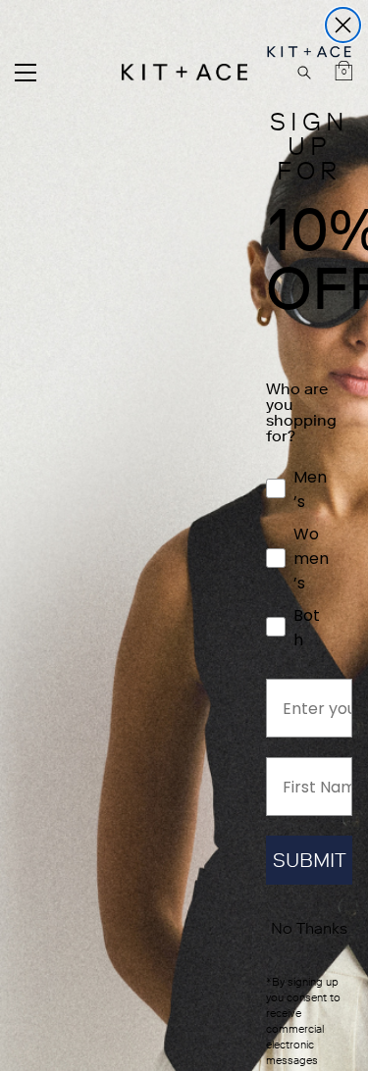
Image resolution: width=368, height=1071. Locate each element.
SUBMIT (309, 860)
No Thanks (309, 928)
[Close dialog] (343, 25)
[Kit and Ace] (184, 72)
